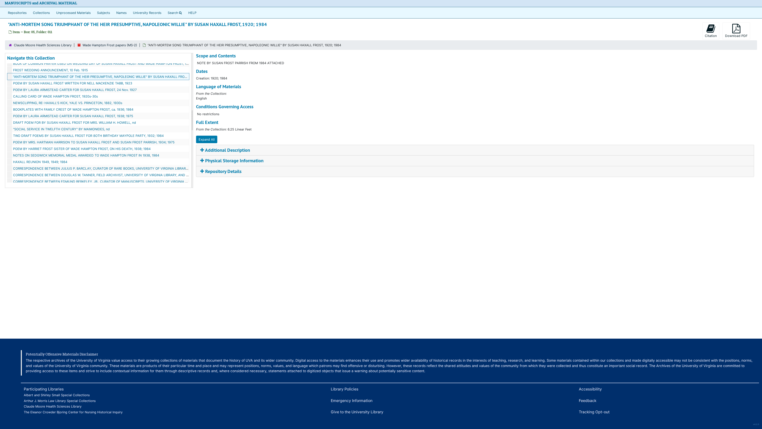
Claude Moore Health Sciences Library (43, 45)
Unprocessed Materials (73, 13)
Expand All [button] (207, 139)
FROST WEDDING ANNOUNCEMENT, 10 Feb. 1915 (50, 70)
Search (176, 13)
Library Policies (344, 389)
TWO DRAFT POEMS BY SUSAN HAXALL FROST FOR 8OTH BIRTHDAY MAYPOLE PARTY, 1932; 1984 (88, 136)
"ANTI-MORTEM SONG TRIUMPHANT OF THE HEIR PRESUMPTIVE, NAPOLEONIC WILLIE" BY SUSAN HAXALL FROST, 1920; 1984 (110, 77)
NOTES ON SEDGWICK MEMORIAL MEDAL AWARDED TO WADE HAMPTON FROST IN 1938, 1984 (86, 155)
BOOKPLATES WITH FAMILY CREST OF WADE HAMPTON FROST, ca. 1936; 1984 (73, 109)
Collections (41, 13)
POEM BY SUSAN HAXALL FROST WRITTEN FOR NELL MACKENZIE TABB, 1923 (72, 83)
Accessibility (590, 389)
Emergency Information (351, 400)
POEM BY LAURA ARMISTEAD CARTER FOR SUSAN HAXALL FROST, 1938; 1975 (73, 116)
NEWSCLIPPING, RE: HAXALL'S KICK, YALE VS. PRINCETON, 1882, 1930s (67, 103)
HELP (192, 13)
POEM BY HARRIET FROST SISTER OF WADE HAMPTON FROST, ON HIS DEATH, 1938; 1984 (82, 149)
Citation (711, 36)
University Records (147, 13)
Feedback (587, 400)
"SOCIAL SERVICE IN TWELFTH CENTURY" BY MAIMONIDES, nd (61, 129)
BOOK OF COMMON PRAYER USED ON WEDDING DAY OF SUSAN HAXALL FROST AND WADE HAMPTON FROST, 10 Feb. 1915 (108, 64)
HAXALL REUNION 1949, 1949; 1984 (40, 162)
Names (121, 13)
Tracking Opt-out (594, 412)
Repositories (17, 13)
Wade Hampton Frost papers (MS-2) (110, 45)
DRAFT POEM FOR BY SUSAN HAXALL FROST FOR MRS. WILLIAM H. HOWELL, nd (74, 123)
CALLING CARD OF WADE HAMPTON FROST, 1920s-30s (55, 96)
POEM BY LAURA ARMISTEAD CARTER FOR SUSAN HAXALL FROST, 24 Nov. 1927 (75, 90)
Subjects (103, 13)
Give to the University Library (357, 412)
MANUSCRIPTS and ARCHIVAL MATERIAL (41, 3)
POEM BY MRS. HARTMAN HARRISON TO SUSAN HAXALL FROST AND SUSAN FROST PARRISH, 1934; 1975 (94, 142)
